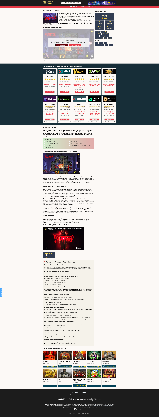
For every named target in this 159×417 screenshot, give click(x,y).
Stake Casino (50, 76)
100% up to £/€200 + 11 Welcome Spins (109, 85)
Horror (106, 45)
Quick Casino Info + (50, 81)
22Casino (79, 104)
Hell (102, 45)
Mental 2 (45, 361)
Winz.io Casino (79, 76)
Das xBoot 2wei (77, 361)
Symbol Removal (99, 38)
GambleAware (96, 405)
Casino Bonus (73, 6)
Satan (111, 45)
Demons (101, 42)
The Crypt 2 (90, 361)
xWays (110, 38)
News (88, 6)
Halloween (98, 45)
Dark (97, 42)
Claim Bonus (50, 91)
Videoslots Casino (109, 76)
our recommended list (73, 276)
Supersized (90, 379)
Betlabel (65, 104)
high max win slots (78, 195)
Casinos (82, 6)
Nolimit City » (46, 363)
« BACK (44, 60)
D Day (59, 379)
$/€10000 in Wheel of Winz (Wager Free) (79, 86)
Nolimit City (55, 11)
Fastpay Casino (94, 76)
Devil (106, 42)
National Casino (109, 104)
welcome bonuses (75, 289)
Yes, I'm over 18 (75, 45)
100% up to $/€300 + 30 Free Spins (64, 112)
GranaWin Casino (94, 104)
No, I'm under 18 (61, 45)
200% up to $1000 (50, 84)
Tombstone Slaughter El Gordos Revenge (79, 379)
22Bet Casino (64, 76)
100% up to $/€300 (65, 84)
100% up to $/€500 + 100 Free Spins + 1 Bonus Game (49, 113)
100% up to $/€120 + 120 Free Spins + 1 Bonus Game (94, 113)
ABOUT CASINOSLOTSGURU (79, 393)
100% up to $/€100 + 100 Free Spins (94, 85)
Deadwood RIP (106, 361)
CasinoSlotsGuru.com (77, 413)
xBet (106, 38)
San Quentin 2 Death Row (64, 361)
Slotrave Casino (50, 104)
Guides (94, 6)
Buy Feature (104, 31)
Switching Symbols (105, 36)
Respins (97, 36)
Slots (64, 6)
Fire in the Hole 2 (106, 379)
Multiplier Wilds (105, 33)
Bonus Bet (98, 31)
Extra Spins (98, 33)
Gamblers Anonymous (107, 405)
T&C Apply (47, 121)
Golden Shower (47, 379)
